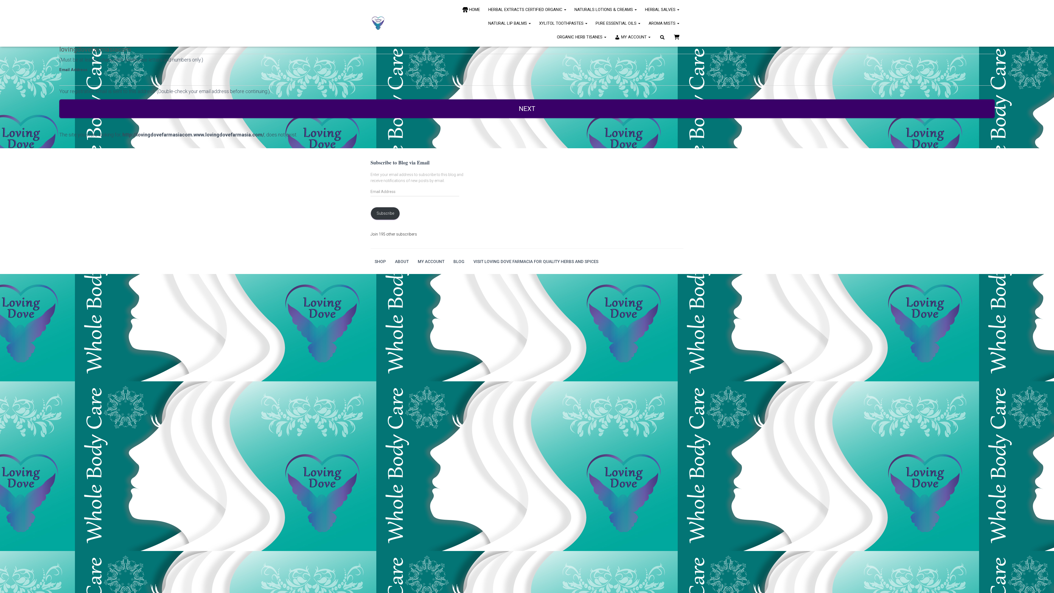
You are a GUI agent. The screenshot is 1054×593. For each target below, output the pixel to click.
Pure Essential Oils (617, 23)
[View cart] (676, 36)
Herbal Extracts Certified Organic (526, 9)
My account (431, 261)
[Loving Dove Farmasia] (378, 23)
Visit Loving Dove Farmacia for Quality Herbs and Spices (535, 261)
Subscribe (385, 213)
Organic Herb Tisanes (580, 37)
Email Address (73, 69)
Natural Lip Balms (508, 23)
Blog (458, 261)
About (402, 261)
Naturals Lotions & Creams (604, 9)
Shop (380, 261)
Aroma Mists (663, 23)
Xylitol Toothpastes (562, 23)
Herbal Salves (661, 9)
